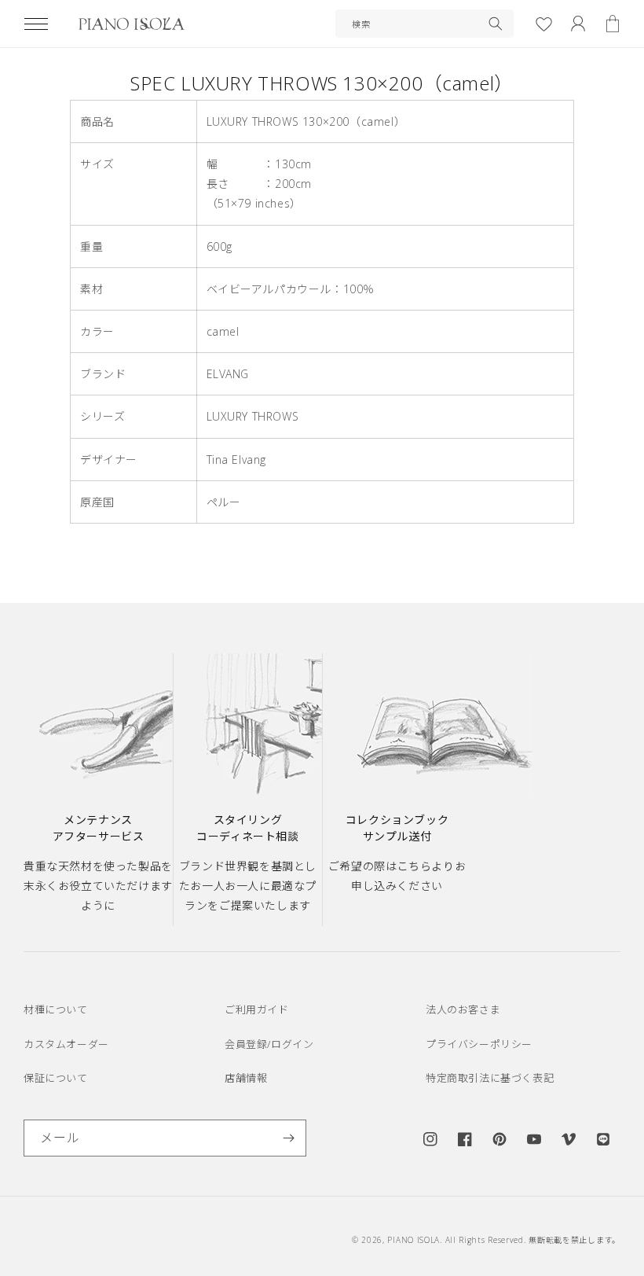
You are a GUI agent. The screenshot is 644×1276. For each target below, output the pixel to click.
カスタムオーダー (66, 1044)
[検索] (495, 23)
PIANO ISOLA (413, 1239)
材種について (56, 1009)
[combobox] (424, 23)
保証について (56, 1078)
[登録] (288, 1138)
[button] (36, 23)
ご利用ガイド (257, 1009)
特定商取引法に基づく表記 (490, 1078)
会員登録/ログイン (269, 1044)
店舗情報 (246, 1078)
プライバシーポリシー (479, 1044)
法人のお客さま (463, 1009)
